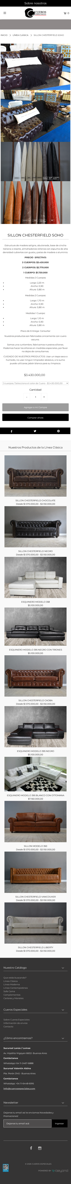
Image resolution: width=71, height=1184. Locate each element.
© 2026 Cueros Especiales (38, 1164)
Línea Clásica (20, 35)
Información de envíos (15, 1023)
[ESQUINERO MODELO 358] (35, 577)
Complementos (11, 994)
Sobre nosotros (35, 3)
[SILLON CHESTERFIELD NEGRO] (35, 526)
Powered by (45, 1171)
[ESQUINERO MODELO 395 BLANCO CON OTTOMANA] (35, 774)
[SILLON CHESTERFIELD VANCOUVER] (35, 872)
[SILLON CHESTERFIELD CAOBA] (35, 675)
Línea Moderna (11, 984)
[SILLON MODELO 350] (35, 821)
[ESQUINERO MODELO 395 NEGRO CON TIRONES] (35, 627)
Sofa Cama (9, 991)
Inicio (4, 35)
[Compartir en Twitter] (35, 431)
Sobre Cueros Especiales (16, 1019)
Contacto (8, 1026)
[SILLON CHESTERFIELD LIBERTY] (35, 923)
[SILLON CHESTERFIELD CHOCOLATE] (35, 475)
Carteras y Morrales (13, 998)
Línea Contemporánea (15, 988)
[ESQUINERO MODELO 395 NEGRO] (35, 726)
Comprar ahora (35, 417)
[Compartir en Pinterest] (58, 431)
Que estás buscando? (14, 977)
